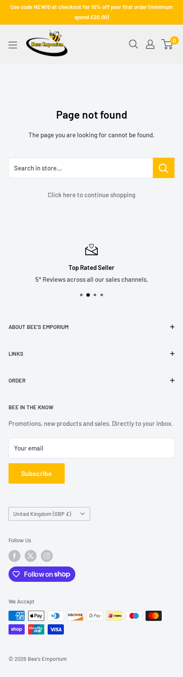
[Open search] (133, 44)
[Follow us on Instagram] (47, 556)
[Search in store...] (163, 168)
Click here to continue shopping (91, 194)
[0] (167, 44)
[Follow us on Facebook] (14, 556)
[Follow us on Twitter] (31, 556)
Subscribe (36, 473)
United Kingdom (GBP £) (42, 513)
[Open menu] (13, 45)
